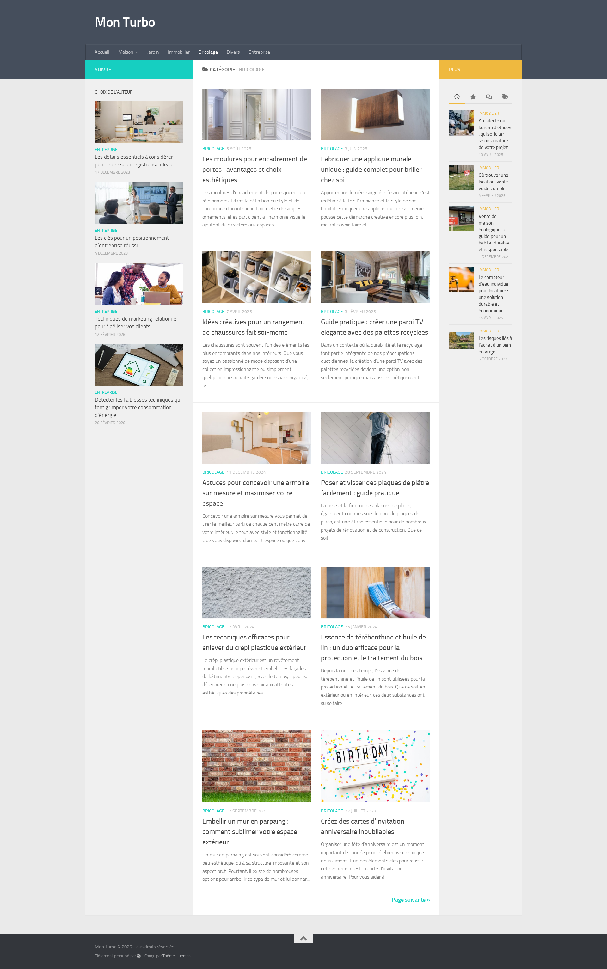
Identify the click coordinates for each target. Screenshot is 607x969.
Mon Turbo (125, 22)
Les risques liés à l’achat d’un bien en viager (495, 345)
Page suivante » (411, 899)
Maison (125, 52)
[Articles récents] (457, 97)
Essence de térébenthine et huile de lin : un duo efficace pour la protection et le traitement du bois (373, 647)
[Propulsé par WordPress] (139, 956)
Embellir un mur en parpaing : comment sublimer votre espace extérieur (249, 831)
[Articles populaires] (473, 97)
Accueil (102, 52)
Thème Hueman (176, 956)
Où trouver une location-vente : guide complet (494, 181)
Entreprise (259, 52)
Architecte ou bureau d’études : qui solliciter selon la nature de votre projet (495, 134)
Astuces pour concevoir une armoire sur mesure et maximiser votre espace (255, 493)
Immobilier (179, 52)
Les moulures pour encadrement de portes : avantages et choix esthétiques (254, 169)
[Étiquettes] (504, 97)
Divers (233, 52)
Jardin (153, 52)
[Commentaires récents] (488, 97)
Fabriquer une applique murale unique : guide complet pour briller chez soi (371, 169)
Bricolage (208, 52)
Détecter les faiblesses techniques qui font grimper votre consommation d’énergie (138, 407)
